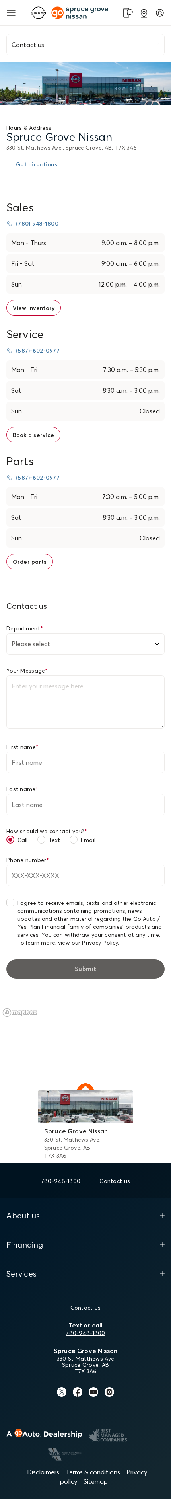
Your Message (27, 670)
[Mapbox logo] (19, 1012)
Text (54, 840)
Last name (22, 789)
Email (88, 840)
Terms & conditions (93, 1472)
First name (22, 747)
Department (24, 628)
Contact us (85, 1307)
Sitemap (96, 1481)
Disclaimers (43, 1472)
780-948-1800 (85, 1333)
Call (22, 840)
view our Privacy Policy (88, 942)
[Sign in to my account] (160, 13)
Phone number (27, 860)
